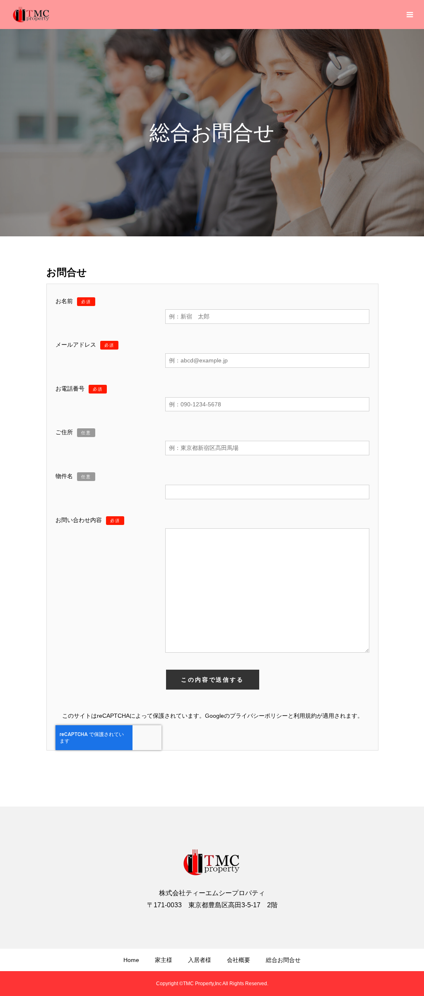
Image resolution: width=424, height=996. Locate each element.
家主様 (163, 960)
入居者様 (199, 960)
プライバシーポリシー (259, 715)
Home (131, 960)
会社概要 (238, 960)
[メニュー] (409, 14)
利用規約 (305, 715)
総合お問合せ (283, 960)
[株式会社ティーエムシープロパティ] (31, 15)
